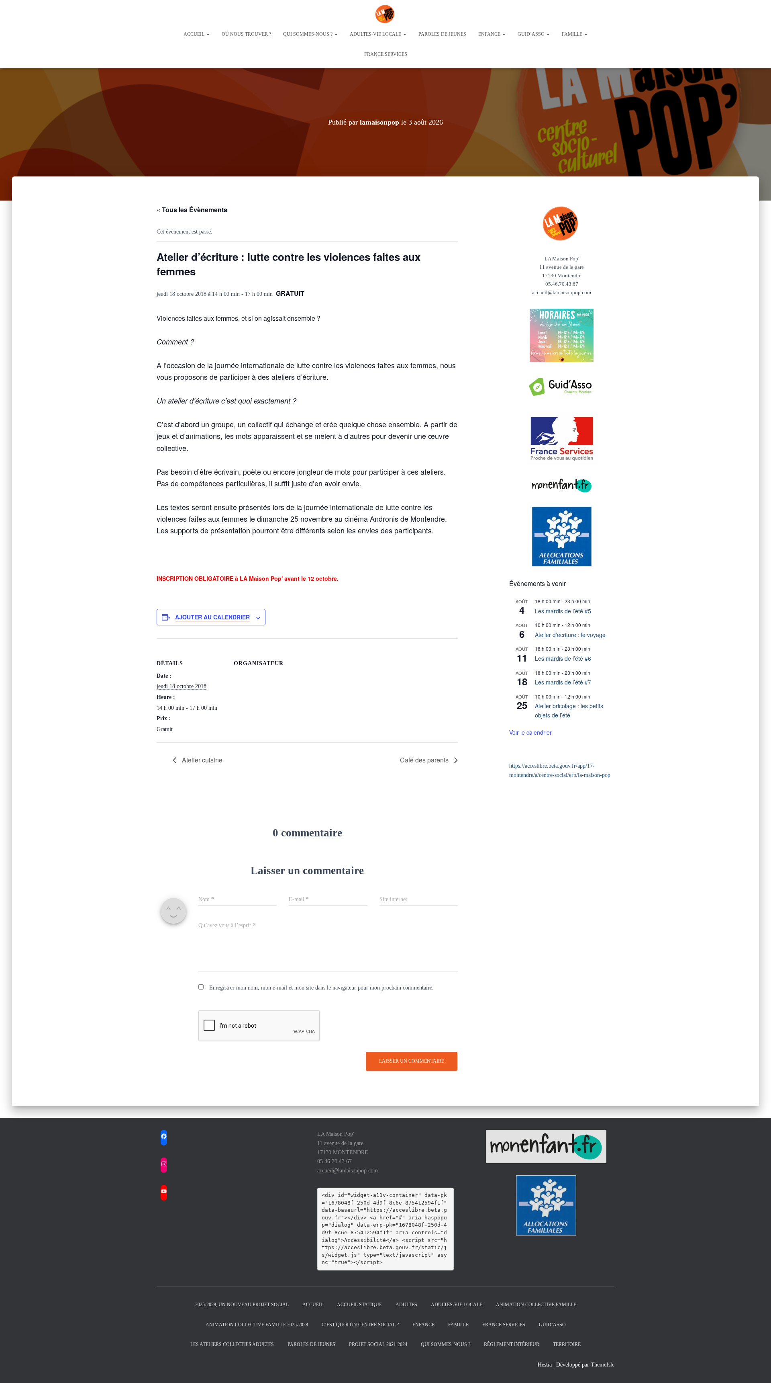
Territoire (567, 1344)
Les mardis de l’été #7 (563, 682)
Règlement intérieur (511, 1344)
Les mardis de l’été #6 (563, 658)
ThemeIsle (602, 1365)
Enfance (490, 34)
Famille (572, 34)
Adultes (406, 1304)
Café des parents (425, 759)
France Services (385, 54)
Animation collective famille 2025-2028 (257, 1325)
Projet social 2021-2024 (378, 1344)
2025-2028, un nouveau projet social (242, 1304)
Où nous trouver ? (246, 34)
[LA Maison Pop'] (385, 14)
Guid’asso (532, 34)
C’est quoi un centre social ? (360, 1325)
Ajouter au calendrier (212, 617)
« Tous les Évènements (192, 209)
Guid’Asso (552, 1325)
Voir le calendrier (530, 732)
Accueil (195, 34)
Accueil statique (359, 1304)
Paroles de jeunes (442, 34)
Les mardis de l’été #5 (563, 611)
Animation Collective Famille (536, 1304)
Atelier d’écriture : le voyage (570, 635)
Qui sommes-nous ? (308, 34)
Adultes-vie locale (376, 34)
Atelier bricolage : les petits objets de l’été (569, 710)
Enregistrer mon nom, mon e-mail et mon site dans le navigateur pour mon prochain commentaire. (321, 988)
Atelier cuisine (201, 759)
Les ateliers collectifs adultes (232, 1344)
